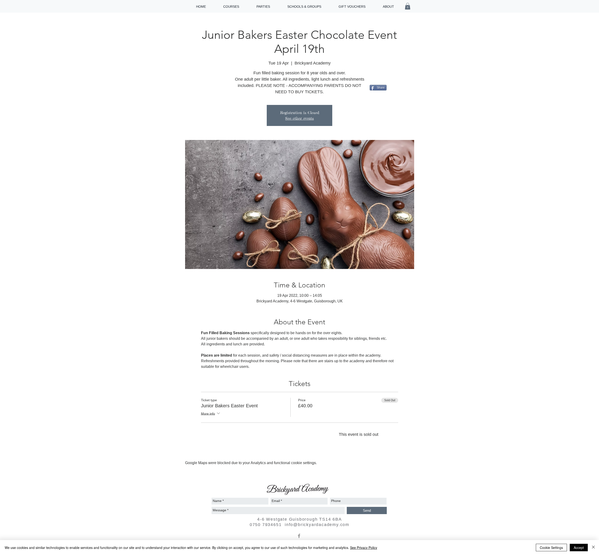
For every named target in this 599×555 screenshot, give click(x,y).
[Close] (593, 547)
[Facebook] (299, 536)
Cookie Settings (551, 547)
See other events (299, 118)
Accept (579, 547)
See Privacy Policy (363, 547)
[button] (407, 6)
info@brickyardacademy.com (317, 524)
